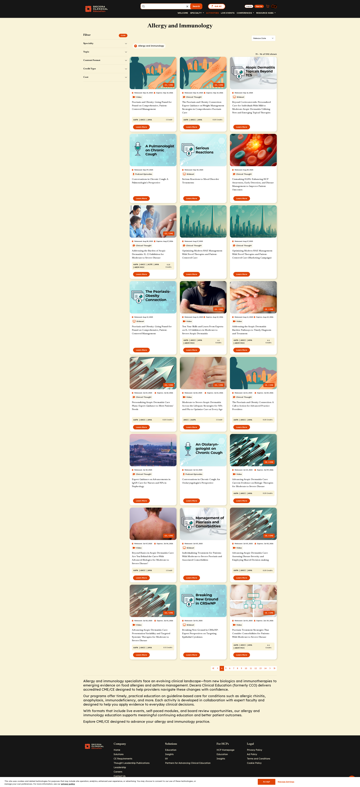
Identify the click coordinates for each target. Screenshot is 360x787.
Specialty (88, 43)
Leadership (120, 767)
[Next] (218, 668)
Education (170, 749)
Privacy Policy (254, 749)
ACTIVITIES (212, 13)
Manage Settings (286, 782)
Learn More (141, 127)
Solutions (118, 754)
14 (265, 668)
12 (256, 668)
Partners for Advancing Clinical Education (188, 763)
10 (246, 668)
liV (166, 758)
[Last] (213, 668)
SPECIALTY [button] (196, 13)
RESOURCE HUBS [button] (265, 13)
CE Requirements (123, 758)
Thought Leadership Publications (131, 763)
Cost (85, 77)
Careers (118, 771)
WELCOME (183, 13)
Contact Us (119, 776)
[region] (180, 782)
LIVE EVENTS (227, 13)
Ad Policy (252, 754)
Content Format (91, 60)
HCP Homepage (225, 749)
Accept (266, 782)
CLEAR (123, 35)
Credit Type (89, 69)
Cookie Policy (254, 763)
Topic (86, 52)
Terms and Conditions (258, 758)
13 (260, 668)
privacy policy (68, 784)
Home (117, 749)
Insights (169, 754)
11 (251, 668)
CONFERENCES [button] (244, 13)
